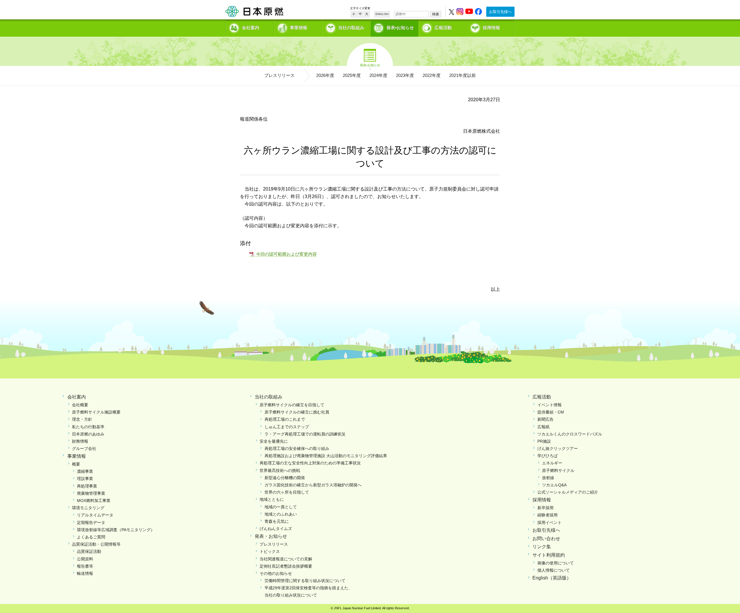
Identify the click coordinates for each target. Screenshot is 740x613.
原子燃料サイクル (558, 470)
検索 (435, 14)
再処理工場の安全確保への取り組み (296, 448)
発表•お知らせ (400, 27)
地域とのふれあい (280, 514)
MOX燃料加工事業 (93, 500)
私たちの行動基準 (88, 426)
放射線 (548, 477)
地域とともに (272, 499)
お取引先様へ (500, 12)
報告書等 (85, 566)
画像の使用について (555, 563)
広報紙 (543, 426)
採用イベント (549, 522)
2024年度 (378, 75)
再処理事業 (87, 486)
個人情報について (553, 570)
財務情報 (80, 441)
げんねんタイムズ (276, 528)
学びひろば (547, 455)
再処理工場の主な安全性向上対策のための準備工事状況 (310, 463)
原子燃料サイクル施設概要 (96, 412)
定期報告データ (91, 522)
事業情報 (298, 27)
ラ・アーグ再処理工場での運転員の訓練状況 (304, 434)
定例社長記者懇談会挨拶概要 (286, 566)
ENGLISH (381, 14)
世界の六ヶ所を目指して (286, 492)
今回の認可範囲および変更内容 (286, 254)
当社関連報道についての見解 (286, 559)
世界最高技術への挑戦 (280, 470)
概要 (76, 464)
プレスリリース (279, 75)
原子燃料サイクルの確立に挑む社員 (296, 412)
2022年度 (432, 75)
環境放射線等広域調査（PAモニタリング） (116, 529)
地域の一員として (280, 507)
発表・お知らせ (271, 536)
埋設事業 (85, 478)
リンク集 (541, 546)
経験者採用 (547, 515)
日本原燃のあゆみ (88, 434)
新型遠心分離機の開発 (284, 477)
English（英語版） (551, 577)
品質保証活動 (89, 551)
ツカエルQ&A (554, 485)
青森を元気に (276, 521)
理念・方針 (82, 419)
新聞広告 (545, 419)
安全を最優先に (274, 441)
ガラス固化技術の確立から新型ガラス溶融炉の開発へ (313, 485)
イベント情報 (549, 404)
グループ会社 (84, 448)
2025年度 (352, 75)
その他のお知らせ (276, 573)
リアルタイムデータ (95, 515)
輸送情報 (85, 573)
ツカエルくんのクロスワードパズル (569, 434)
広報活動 (443, 27)
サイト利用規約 (548, 555)
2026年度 (325, 75)
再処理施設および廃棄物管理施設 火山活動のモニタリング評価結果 (325, 455)
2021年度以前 (462, 75)
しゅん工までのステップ (286, 426)
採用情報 (491, 27)
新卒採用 (545, 507)
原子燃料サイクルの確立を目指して (292, 404)
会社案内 (250, 27)
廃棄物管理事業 (91, 493)
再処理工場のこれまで (284, 419)
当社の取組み (351, 27)
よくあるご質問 (91, 537)
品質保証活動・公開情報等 (96, 544)
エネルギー (552, 463)
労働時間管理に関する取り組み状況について (304, 580)
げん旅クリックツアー (557, 448)
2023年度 (405, 75)
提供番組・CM (550, 412)
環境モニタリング (88, 507)
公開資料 (85, 559)
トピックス (270, 551)
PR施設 (544, 441)
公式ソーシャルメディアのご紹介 (567, 492)
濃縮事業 (85, 471)
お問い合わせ (546, 538)
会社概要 (80, 404)
